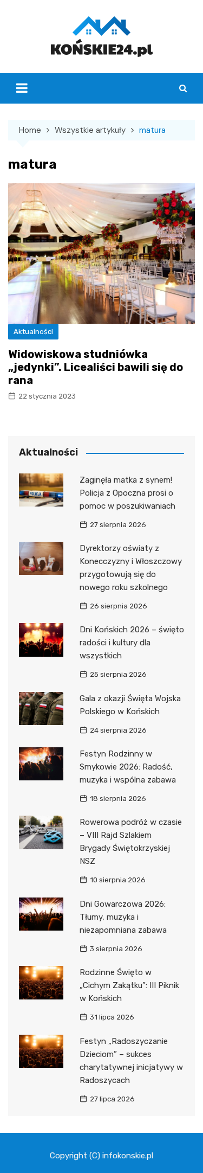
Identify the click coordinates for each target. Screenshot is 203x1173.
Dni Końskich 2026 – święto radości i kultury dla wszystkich (132, 643)
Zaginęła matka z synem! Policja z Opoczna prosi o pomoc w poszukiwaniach (127, 493)
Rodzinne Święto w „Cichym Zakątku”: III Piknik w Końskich (129, 985)
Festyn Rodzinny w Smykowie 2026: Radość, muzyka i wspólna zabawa (128, 767)
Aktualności (33, 332)
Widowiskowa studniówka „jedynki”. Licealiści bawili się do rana (95, 367)
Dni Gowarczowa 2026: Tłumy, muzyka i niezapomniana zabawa (123, 917)
